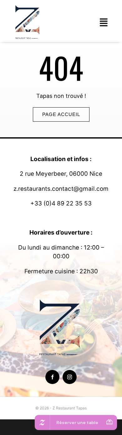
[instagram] (70, 377)
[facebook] (52, 377)
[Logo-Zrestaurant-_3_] (28, 6)
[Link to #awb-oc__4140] (104, 22)
